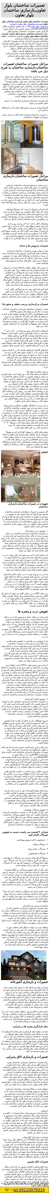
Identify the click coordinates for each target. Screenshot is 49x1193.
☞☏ (24, 1189)
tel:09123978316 (29, 1189)
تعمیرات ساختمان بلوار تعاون (30, 24)
